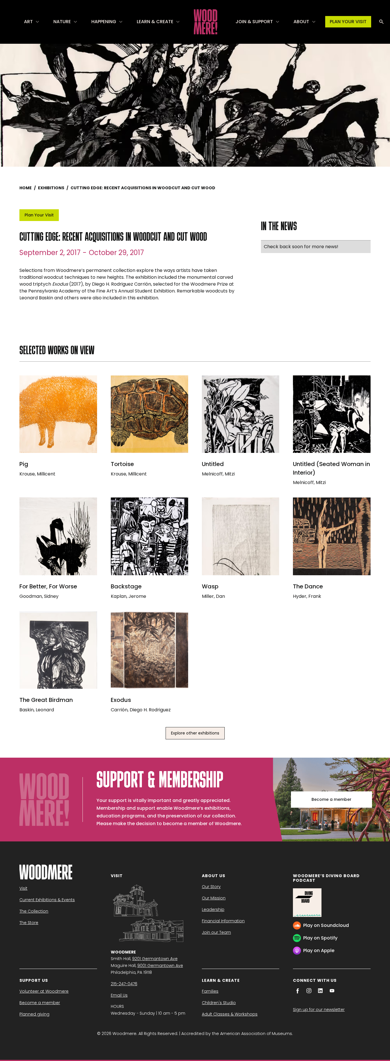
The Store (28, 922)
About (301, 21)
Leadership (213, 909)
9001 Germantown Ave (160, 965)
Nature (62, 21)
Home (25, 188)
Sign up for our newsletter (319, 1009)
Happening (103, 21)
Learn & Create (155, 21)
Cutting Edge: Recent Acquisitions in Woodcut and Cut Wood (143, 188)
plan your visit (348, 21)
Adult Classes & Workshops (230, 1014)
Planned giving (34, 1014)
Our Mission (214, 898)
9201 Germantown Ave (155, 959)
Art (28, 21)
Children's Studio (219, 1002)
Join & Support (254, 21)
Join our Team (216, 932)
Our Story (211, 886)
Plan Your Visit (39, 215)
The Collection (33, 911)
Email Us (119, 995)
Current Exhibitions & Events (47, 899)
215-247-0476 (124, 984)
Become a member (331, 799)
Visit (23, 888)
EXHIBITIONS (51, 188)
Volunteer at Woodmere (44, 991)
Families (210, 991)
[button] (31, 21)
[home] (205, 21)
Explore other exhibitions (195, 733)
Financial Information (223, 921)
